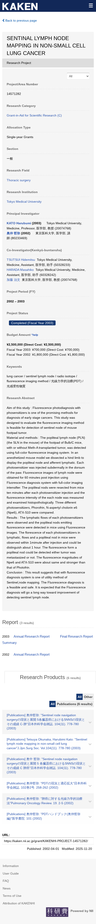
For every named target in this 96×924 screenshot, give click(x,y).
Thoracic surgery (19, 180)
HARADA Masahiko (20, 269)
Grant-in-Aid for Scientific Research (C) (34, 115)
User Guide (11, 873)
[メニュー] (91, 5)
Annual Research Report (32, 636)
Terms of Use (12, 895)
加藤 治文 (13, 279)
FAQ (6, 881)
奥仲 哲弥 (13, 233)
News (6, 888)
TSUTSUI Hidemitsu (21, 259)
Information (11, 866)
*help (34, 335)
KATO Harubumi (19, 223)
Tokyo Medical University (24, 201)
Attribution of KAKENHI (19, 903)
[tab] (50, 677)
